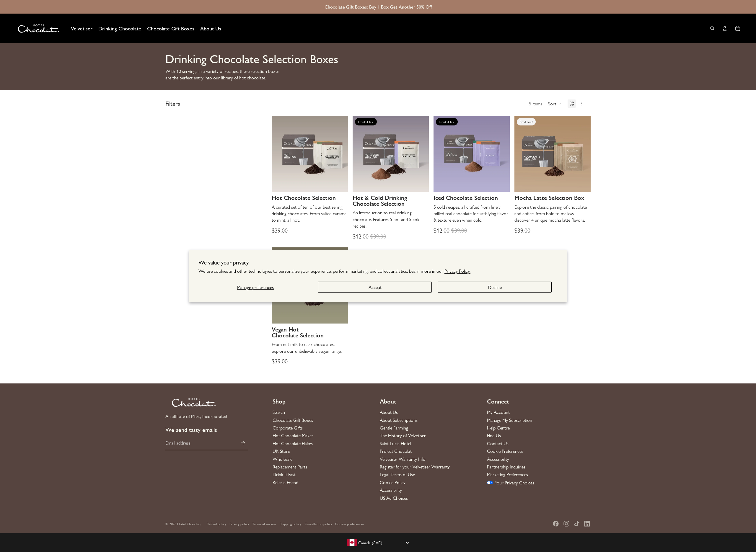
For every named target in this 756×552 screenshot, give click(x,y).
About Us (389, 412)
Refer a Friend (285, 482)
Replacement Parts (290, 466)
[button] (555, 103)
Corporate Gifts (288, 427)
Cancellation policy (318, 523)
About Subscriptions (399, 420)
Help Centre (498, 427)
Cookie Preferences (505, 451)
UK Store (281, 451)
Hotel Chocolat (188, 523)
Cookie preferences (349, 523)
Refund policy (216, 523)
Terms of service (264, 523)
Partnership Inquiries (506, 466)
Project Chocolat (396, 451)
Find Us (494, 435)
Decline (495, 287)
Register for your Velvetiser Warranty (415, 466)
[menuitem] (81, 28)
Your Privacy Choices (514, 482)
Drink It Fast (284, 474)
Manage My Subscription (509, 420)
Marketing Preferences (507, 474)
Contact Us (498, 443)
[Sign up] (242, 442)
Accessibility (391, 490)
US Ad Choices (394, 498)
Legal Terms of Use (397, 474)
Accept (375, 287)
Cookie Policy (392, 482)
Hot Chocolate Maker (293, 435)
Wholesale (282, 459)
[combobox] (378, 542)
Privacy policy (239, 523)
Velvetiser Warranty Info (403, 459)
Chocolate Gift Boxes (293, 420)
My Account (498, 412)
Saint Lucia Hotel (395, 443)
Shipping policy (290, 523)
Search (279, 412)
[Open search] (712, 28)
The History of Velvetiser (403, 435)
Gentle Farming (394, 427)
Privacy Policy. (457, 270)
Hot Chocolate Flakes (293, 443)
